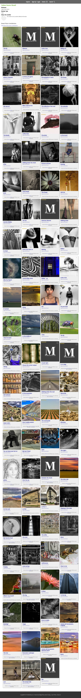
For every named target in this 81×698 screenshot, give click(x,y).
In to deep (63, 364)
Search (51, 2)
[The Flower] (50, 181)
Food (46, 139)
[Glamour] (31, 37)
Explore (28, 2)
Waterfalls (63, 393)
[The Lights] (69, 439)
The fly (62, 335)
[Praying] (12, 555)
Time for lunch (7, 338)
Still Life (63, 192)
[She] (50, 295)
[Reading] (69, 152)
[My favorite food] (12, 526)
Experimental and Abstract (30, 685)
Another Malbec (7, 222)
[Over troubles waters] (31, 411)
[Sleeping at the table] (69, 497)
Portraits (27, 52)
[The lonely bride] (31, 670)
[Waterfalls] (69, 382)
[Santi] (50, 438)
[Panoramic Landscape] (31, 641)
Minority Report (7, 280)
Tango (24, 624)
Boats (62, 654)
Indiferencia (45, 563)
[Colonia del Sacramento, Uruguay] (69, 612)
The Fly (5, 48)
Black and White (9, 81)
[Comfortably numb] (31, 267)
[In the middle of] (31, 325)
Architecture (67, 599)
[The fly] (69, 324)
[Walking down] (69, 209)
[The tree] (12, 641)
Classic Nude (25, 191)
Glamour (24, 48)
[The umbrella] (69, 95)
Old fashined (6, 395)
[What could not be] (31, 94)
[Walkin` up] (50, 267)
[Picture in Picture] (50, 152)
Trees (43, 335)
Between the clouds (47, 478)
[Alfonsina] (69, 411)
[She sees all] (12, 95)
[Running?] (12, 612)
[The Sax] (31, 209)
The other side (64, 479)
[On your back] (69, 295)
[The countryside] (50, 409)
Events (43, 2)
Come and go (26, 566)
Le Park (24, 509)
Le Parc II (44, 507)
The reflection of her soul (48, 106)
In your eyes (45, 363)
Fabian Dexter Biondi (6, 50)
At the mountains (27, 393)
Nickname (3, 7)
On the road (6, 509)
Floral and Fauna (9, 52)
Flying (24, 307)
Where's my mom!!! (8, 596)
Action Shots (29, 455)
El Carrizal (6, 309)
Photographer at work (47, 77)
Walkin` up (45, 278)
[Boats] (69, 643)
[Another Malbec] (12, 210)
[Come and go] (31, 554)
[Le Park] (31, 497)
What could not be (27, 105)
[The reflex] (50, 523)
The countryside (46, 421)
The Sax (24, 220)
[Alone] (69, 525)
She (42, 306)
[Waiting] (50, 238)
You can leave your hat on (10, 451)
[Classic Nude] (31, 180)
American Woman (46, 220)
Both (4, 193)
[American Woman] (50, 209)
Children (46, 453)
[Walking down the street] (31, 151)
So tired (5, 251)
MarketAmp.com (30, 695)
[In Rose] (50, 580)
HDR (8, 370)
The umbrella (64, 106)
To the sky (63, 595)
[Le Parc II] (50, 495)
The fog (24, 595)
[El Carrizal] (12, 297)
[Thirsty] (12, 355)
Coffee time (25, 134)
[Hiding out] (69, 37)
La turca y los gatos (27, 76)
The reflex (44, 535)
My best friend (26, 451)
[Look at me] (50, 37)
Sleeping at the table (66, 508)
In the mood (64, 135)
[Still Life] (69, 181)
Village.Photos (42, 695)
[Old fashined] (12, 383)
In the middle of (26, 336)
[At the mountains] (31, 382)
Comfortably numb (27, 278)
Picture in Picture (46, 163)
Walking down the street (29, 163)
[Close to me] (69, 554)
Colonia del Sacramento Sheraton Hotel (48, 649)
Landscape (10, 685)
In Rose (43, 591)
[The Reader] (12, 124)
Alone (62, 537)
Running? (5, 624)
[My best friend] (31, 439)
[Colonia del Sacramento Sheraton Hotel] (50, 637)
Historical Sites (67, 629)
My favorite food (8, 538)
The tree (5, 653)
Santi (43, 450)
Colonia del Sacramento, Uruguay (67, 624)
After (4, 164)
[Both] (12, 181)
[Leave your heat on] (31, 238)
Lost (4, 682)
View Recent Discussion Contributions (9, 25)
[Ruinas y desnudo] (12, 66)
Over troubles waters (28, 422)
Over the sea (25, 480)
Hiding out (63, 48)
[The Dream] (69, 66)
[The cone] (31, 525)
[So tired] (12, 239)
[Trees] (50, 323)
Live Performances (29, 80)
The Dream (63, 77)
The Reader (6, 135)
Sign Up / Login (36, 2)
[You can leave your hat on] (12, 439)
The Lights (63, 450)
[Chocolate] (50, 124)
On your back (64, 306)
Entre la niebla (45, 620)
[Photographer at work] (50, 66)
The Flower (44, 192)
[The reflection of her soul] (50, 95)
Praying (5, 567)
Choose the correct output (29, 365)
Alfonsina (63, 422)
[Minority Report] (12, 268)
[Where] (12, 584)
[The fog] (31, 583)
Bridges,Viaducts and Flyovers (30, 426)
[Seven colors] (12, 411)
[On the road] (12, 497)
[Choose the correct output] (31, 353)
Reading (63, 164)
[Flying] (31, 296)
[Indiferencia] (50, 551)
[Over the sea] (31, 468)
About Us (59, 695)
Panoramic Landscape (28, 653)
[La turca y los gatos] (31, 65)
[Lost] (12, 670)
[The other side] (69, 468)
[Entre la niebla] (50, 608)
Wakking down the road (48, 392)
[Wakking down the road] (50, 380)
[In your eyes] (50, 351)
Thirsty (5, 367)
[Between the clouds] (50, 466)
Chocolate (44, 135)
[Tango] (31, 612)
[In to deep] (69, 353)
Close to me (64, 566)
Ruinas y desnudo (8, 77)
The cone (24, 537)
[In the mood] (69, 124)
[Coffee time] (31, 122)
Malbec (62, 249)
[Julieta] (12, 468)
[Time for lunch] (12, 326)
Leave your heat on (27, 249)
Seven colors (6, 423)
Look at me (45, 48)
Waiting (44, 249)
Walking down (64, 220)
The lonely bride (26, 682)
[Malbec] (69, 237)
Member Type (4, 11)
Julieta (5, 480)
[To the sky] (69, 583)
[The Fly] (12, 37)
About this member (6, 15)
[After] (12, 152)
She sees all (6, 106)
